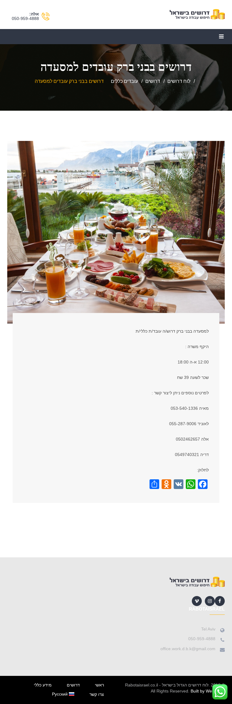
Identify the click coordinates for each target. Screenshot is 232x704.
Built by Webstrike (208, 691)
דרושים (73, 685)
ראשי (99, 685)
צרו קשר (96, 694)
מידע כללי (43, 685)
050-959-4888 (25, 18)
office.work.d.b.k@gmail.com (187, 648)
